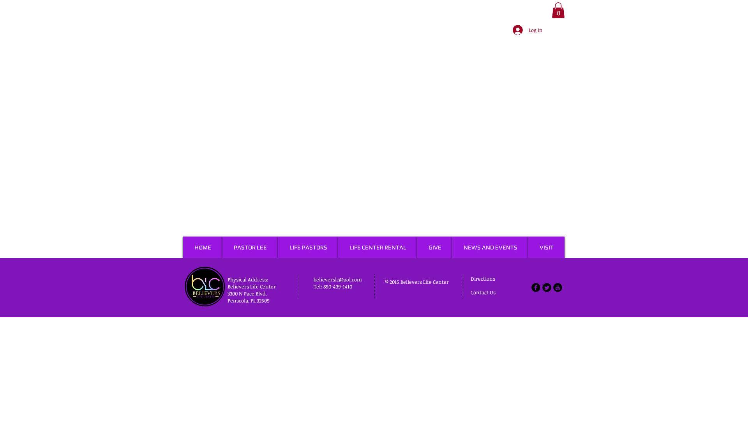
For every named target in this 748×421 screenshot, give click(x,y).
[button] (558, 10)
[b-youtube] (557, 287)
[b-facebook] (535, 287)
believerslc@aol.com (338, 279)
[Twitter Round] (546, 287)
